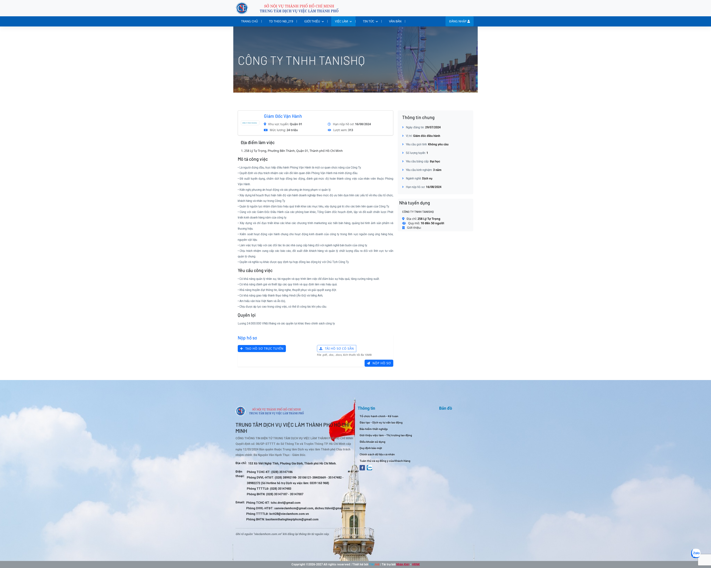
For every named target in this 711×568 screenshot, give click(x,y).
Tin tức (369, 21)
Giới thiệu (312, 21)
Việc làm (342, 21)
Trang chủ (249, 21)
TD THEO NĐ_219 (281, 21)
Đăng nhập (458, 21)
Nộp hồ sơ (381, 363)
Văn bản (395, 21)
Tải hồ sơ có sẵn (339, 349)
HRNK (416, 564)
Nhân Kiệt (402, 564)
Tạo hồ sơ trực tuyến (263, 349)
